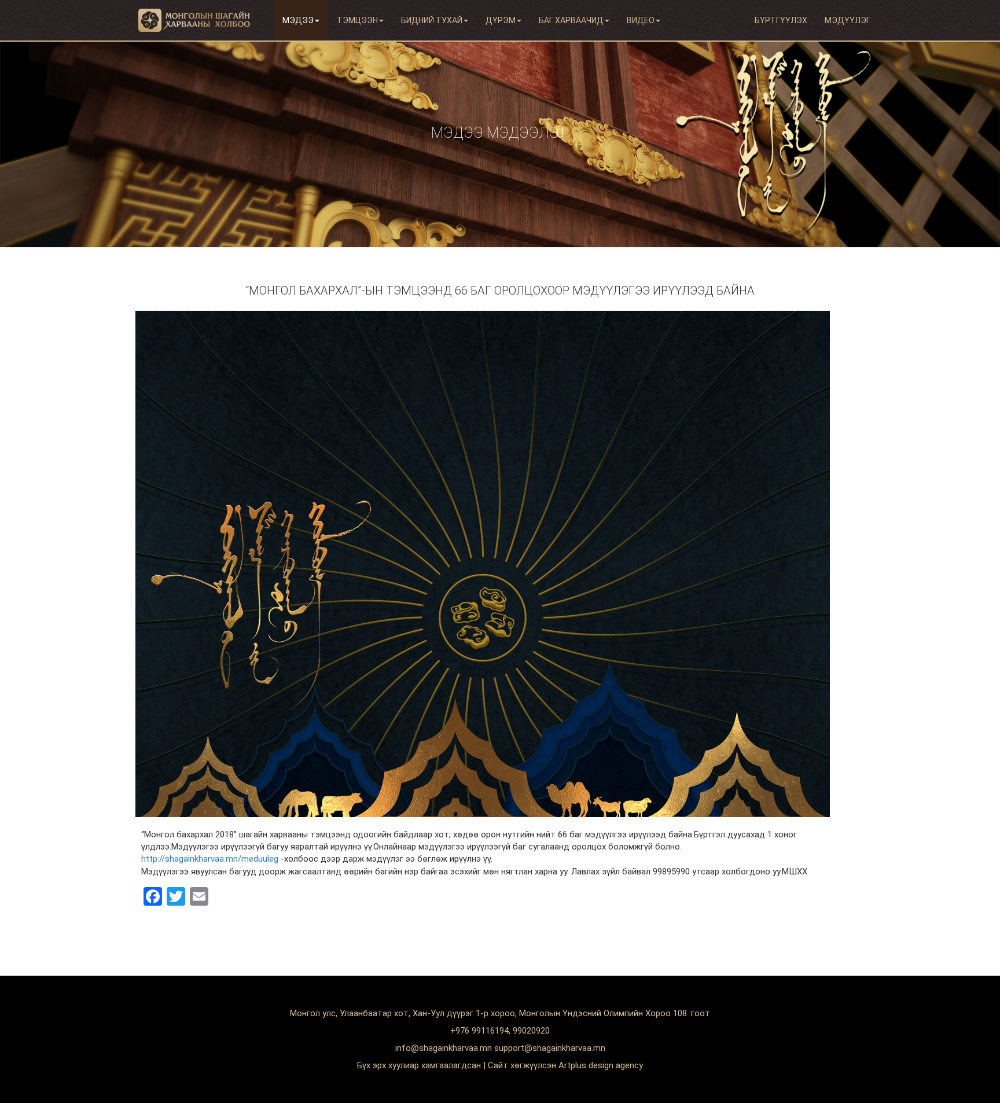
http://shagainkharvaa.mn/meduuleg (209, 859)
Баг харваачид (571, 20)
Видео (641, 20)
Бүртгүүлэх (781, 20)
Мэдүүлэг (847, 20)
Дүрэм (501, 20)
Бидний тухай (431, 20)
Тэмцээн (357, 20)
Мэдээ (298, 20)
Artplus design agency (600, 1065)
